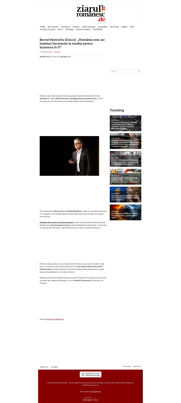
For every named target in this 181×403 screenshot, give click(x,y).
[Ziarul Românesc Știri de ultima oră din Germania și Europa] (90, 13)
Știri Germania (53, 27)
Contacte (54, 367)
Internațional (65, 27)
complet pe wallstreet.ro (55, 319)
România (76, 27)
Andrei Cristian (47, 52)
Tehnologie (69, 29)
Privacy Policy (127, 366)
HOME (42, 27)
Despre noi (44, 367)
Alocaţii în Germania (47, 29)
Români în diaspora (83, 29)
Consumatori (102, 27)
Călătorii (124, 27)
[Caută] (139, 71)
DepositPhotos (96, 391)
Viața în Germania (88, 27)
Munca (60, 29)
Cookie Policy (136, 366)
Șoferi (132, 27)
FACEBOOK (97, 29)
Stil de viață (114, 27)
